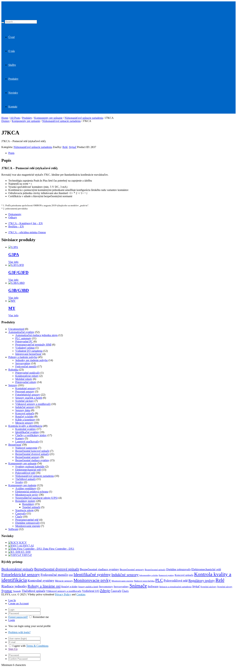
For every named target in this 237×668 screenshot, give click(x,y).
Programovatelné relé (27, 519)
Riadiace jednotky (14, 586)
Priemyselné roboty (25, 382)
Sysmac (6, 591)
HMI (71, 575)
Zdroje (105, 591)
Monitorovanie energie (27, 525)
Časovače (20, 513)
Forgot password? (18, 617)
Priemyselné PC (24, 341)
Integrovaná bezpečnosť (28, 354)
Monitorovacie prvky (26, 494)
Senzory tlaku (22, 410)
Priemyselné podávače (27, 372)
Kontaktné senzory (25, 388)
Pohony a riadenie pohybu (22, 357)
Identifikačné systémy (27, 432)
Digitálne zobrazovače (27, 522)
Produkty (13, 78)
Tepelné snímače (31, 507)
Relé (64, 147)
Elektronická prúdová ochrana (31, 491)
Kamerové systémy (166, 575)
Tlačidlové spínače (25, 479)
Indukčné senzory (25, 407)
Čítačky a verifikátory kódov (31, 435)
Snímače (138, 585)
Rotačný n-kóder (24, 416)
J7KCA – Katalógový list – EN (25, 223)
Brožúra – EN (16, 226)
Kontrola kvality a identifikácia (25, 425)
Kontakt (12, 106)
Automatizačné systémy (21, 332)
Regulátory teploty (25, 500)
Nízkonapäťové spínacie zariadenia (84, 117)
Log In (12, 600)
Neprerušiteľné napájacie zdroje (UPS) (36, 497)
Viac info (13, 261)
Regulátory (28, 504)
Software (13, 529)
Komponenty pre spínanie (48, 117)
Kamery (19, 438)
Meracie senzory (24, 422)
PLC (159, 580)
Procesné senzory (24, 391)
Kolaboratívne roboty (27, 375)
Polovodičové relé (25, 472)
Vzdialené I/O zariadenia (29, 350)
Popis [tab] (11, 152)
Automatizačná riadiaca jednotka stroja (36, 335)
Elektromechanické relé (28, 469)
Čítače (18, 516)
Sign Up (13, 648)
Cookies (80, 594)
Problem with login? (19, 632)
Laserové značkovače (27, 441)
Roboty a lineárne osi (44, 586)
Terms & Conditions (37, 645)
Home (4, 117)
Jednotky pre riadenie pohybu (31, 360)
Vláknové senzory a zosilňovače (33, 404)
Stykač (72, 147)
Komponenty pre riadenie (22, 485)
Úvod (11, 37)
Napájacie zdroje (24, 510)
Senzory (12, 385)
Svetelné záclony (24, 400)
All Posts (15, 117)
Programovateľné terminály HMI (33, 344)
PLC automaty (23, 338)
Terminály (17, 591)
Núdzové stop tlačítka (144, 581)
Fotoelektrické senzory (27, 394)
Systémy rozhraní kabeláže (30, 466)
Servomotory (106, 586)
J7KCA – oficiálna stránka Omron (27, 232)
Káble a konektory (25, 419)
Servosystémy (23, 363)
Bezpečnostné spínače (155, 569)
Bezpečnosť (15, 444)
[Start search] (2, 22)
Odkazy (12, 217)
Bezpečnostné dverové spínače (32, 454)
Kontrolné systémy (25, 429)
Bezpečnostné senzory (27, 457)
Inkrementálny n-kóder (148, 575)
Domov (5, 121)
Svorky (19, 482)
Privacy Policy (63, 594)
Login (11, 620)
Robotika (13, 369)
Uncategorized (16, 328)
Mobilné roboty (23, 379)
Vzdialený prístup (25, 347)
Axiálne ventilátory (25, 488)
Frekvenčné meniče (26, 366)
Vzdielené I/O (90, 591)
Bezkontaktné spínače (17, 569)
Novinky (13, 92)
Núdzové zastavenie (26, 447)
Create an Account (18, 603)
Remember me (41, 617)
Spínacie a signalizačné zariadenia (175, 586)
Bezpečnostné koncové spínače (32, 450)
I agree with (19, 645)
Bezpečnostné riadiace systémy (32, 460)
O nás (11, 51)
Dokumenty (14, 214)
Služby (12, 64)
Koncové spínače (24, 413)
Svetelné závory (224, 586)
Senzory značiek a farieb (28, 397)
